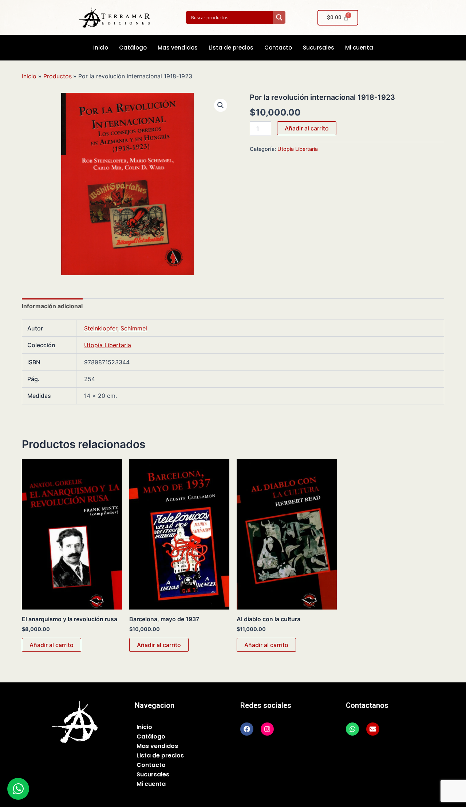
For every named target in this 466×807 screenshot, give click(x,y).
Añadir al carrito (307, 128)
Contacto (278, 47)
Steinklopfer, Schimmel (115, 328)
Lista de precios (231, 47)
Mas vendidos (178, 47)
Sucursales (318, 47)
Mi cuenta (359, 47)
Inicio (100, 47)
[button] (220, 105)
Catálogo (133, 47)
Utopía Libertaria (297, 149)
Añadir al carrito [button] (51, 645)
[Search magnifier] (279, 17)
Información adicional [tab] (52, 306)
